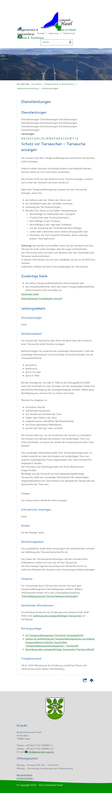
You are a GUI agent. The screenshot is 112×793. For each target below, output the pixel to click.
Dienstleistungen (50, 88)
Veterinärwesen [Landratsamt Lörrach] (41, 298)
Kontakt (40, 33)
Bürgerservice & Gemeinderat (59, 84)
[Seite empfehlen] (85, 681)
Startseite (36, 84)
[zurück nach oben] (91, 681)
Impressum (54, 33)
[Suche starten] (70, 42)
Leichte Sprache (25, 778)
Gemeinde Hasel (30, 294)
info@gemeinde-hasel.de (41, 751)
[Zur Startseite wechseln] (48, 21)
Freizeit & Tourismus (30, 37)
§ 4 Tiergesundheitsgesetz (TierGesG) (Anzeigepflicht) (54, 635)
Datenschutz (69, 33)
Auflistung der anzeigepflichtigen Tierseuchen (57, 615)
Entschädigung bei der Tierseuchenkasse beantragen (50, 596)
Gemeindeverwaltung (27, 88)
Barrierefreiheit (24, 774)
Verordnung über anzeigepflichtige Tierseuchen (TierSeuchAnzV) (59, 649)
